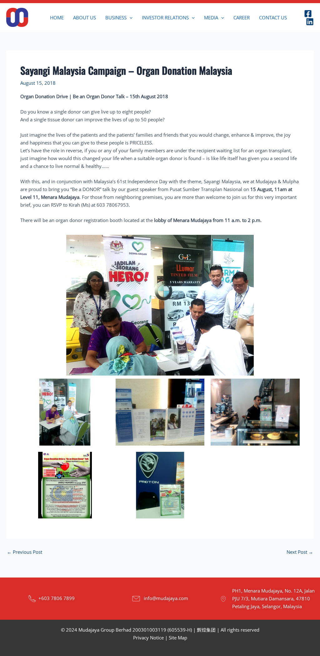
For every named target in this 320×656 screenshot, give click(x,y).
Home (57, 17)
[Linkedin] (310, 22)
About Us (84, 17)
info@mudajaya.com (166, 598)
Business (116, 17)
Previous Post (24, 552)
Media (211, 17)
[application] (129, 17)
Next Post (300, 552)
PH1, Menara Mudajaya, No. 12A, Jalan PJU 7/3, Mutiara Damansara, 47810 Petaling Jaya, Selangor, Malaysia (273, 598)
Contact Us (273, 17)
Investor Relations (165, 17)
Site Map (178, 637)
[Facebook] (308, 14)
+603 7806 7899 (56, 598)
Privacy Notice (148, 637)
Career (241, 17)
